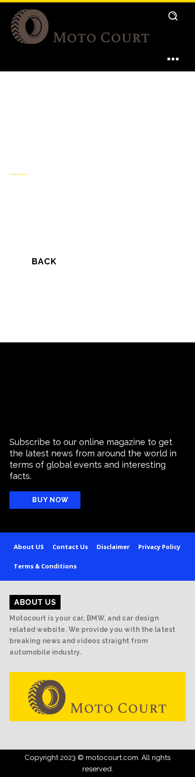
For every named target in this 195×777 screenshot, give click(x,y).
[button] (173, 15)
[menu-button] (173, 58)
